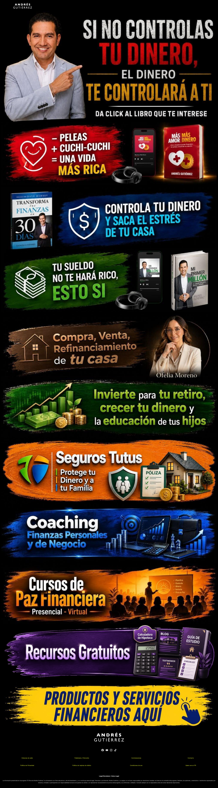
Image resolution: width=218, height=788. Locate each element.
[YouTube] (107, 750)
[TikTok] (115, 750)
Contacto (191, 758)
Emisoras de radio (27, 758)
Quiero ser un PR (191, 765)
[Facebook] (102, 750)
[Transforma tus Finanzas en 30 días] (109, 186)
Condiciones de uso (136, 765)
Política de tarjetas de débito (81, 765)
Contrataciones (136, 758)
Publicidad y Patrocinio (82, 758)
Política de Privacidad (27, 765)
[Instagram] (111, 750)
